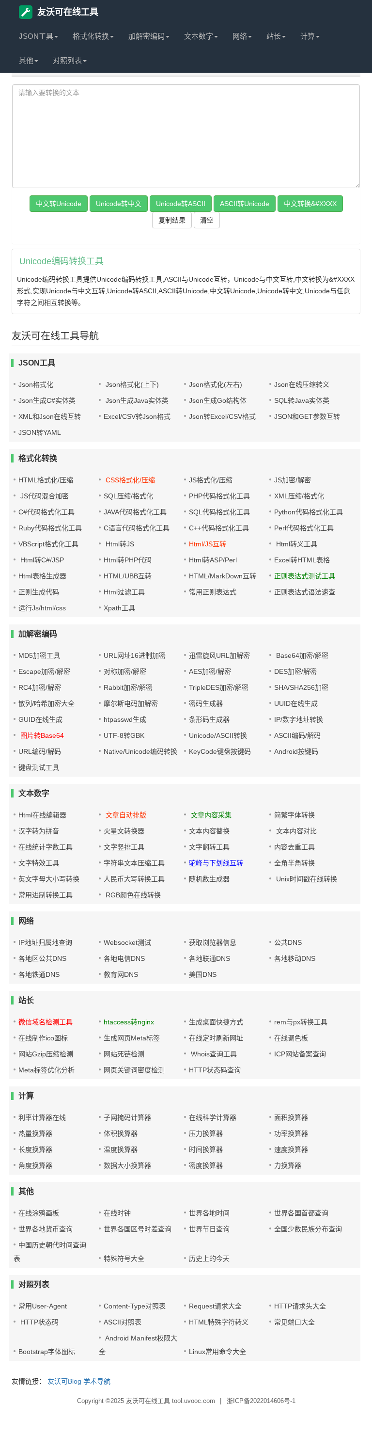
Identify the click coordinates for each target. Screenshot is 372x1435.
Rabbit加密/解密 (128, 687)
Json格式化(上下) (131, 384)
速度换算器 (291, 1149)
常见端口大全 (294, 1322)
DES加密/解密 (295, 671)
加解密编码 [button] (146, 36)
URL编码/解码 (39, 751)
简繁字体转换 (294, 815)
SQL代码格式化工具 (219, 512)
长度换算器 (35, 1149)
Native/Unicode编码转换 (140, 751)
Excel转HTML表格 (302, 560)
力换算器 (287, 1165)
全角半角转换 (294, 863)
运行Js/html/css (42, 608)
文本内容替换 (209, 831)
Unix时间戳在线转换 (305, 879)
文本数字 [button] (198, 36)
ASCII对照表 (122, 1322)
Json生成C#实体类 (47, 400)
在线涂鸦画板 (38, 1213)
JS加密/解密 (292, 480)
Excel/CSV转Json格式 (137, 416)
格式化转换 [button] (91, 36)
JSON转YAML (39, 432)
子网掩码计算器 (127, 1117)
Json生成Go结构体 (218, 400)
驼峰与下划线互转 (216, 863)
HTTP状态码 (38, 1322)
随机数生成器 (209, 879)
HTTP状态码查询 (215, 1070)
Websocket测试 (127, 942)
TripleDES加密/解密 (218, 687)
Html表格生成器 (42, 576)
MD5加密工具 (39, 655)
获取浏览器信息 (212, 942)
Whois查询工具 (213, 1054)
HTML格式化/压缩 (45, 480)
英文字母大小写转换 (48, 879)
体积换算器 (121, 1133)
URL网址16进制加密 (135, 655)
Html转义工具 (295, 544)
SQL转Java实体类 (301, 400)
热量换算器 (35, 1133)
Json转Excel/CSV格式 (222, 416)
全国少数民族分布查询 (308, 1229)
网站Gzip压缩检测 (45, 1054)
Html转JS (119, 544)
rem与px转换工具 (300, 1022)
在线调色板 (291, 1038)
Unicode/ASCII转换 (218, 735)
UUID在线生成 (296, 703)
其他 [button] (26, 60)
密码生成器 (206, 703)
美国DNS (203, 974)
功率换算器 (291, 1133)
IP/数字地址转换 (298, 719)
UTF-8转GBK (124, 735)
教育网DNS (121, 974)
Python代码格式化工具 (308, 512)
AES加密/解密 (210, 671)
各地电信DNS (124, 958)
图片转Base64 (41, 735)
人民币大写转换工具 (134, 879)
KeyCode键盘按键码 (220, 751)
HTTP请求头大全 (300, 1306)
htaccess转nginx (129, 1022)
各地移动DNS (294, 958)
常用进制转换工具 (45, 895)
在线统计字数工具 (45, 847)
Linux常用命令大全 (217, 1351)
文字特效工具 (38, 863)
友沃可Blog (64, 1381)
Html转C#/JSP (41, 560)
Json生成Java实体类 (136, 400)
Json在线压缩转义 (301, 384)
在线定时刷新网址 (216, 1038)
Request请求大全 (215, 1306)
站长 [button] (273, 36)
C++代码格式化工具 (219, 528)
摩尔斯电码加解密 (131, 703)
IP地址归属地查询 (45, 942)
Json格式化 (35, 384)
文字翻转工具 (209, 847)
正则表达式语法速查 (304, 592)
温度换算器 (121, 1149)
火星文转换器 (124, 831)
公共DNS (288, 942)
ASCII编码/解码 (297, 735)
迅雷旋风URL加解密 (219, 655)
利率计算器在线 (42, 1117)
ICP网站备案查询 (300, 1054)
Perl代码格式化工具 (304, 528)
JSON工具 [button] (36, 36)
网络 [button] (239, 36)
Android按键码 (296, 751)
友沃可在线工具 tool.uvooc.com (170, 1400)
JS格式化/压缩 (210, 480)
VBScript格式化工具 (48, 544)
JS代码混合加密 (43, 496)
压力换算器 (206, 1133)
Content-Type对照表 (135, 1306)
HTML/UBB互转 (128, 576)
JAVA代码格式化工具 (135, 512)
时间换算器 (206, 1149)
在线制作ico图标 (43, 1038)
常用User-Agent (42, 1306)
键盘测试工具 (38, 767)
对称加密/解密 (125, 671)
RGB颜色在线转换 (132, 895)
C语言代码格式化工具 (137, 528)
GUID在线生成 (40, 719)
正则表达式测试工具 (304, 576)
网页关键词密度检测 (134, 1070)
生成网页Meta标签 (132, 1038)
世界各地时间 (209, 1213)
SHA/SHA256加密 (301, 687)
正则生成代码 (38, 592)
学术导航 (96, 1381)
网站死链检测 (124, 1054)
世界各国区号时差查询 (137, 1229)
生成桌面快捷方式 (216, 1022)
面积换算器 (291, 1117)
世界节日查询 (209, 1229)
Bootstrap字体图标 (46, 1351)
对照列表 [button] (67, 60)
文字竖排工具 (124, 847)
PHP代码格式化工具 (219, 496)
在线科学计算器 (212, 1117)
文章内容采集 (210, 815)
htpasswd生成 (125, 719)
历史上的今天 (209, 1258)
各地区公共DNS (42, 958)
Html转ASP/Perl (213, 560)
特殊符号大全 (124, 1258)
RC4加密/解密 (39, 687)
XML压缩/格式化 (299, 496)
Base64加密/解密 (301, 655)
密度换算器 (206, 1165)
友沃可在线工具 (67, 12)
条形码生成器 (209, 719)
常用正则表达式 (212, 592)
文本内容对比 (295, 831)
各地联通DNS (209, 958)
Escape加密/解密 (44, 671)
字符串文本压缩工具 (134, 863)
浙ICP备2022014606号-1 (261, 1400)
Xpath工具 (119, 608)
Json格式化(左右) (215, 384)
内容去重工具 (294, 847)
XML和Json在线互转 (49, 416)
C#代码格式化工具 (46, 512)
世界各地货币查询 (45, 1229)
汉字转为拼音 (38, 831)
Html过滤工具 (124, 592)
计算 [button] (307, 36)
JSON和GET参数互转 (307, 416)
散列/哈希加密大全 (46, 703)
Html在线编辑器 (42, 815)
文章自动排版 (125, 815)
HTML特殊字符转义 (218, 1322)
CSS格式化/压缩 (129, 480)
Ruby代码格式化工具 (50, 528)
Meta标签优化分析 (46, 1070)
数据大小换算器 (127, 1165)
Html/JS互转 (207, 544)
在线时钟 (117, 1213)
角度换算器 (35, 1165)
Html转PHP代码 (128, 560)
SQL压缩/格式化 (128, 496)
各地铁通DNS (39, 974)
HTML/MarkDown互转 (222, 576)
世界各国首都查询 (301, 1213)
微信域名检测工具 (45, 1022)
